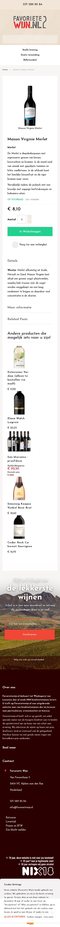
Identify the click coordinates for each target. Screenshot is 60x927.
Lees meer (48, 917)
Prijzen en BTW (14, 826)
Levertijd (11, 821)
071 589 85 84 (18, 801)
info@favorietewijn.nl (21, 807)
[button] (29, 244)
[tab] (30, 261)
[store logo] (30, 22)
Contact (8, 761)
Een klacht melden (16, 830)
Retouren (11, 817)
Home (5, 70)
